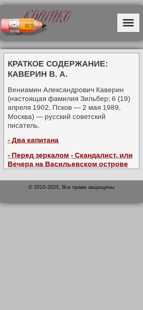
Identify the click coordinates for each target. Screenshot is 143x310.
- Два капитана (33, 140)
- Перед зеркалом (38, 155)
